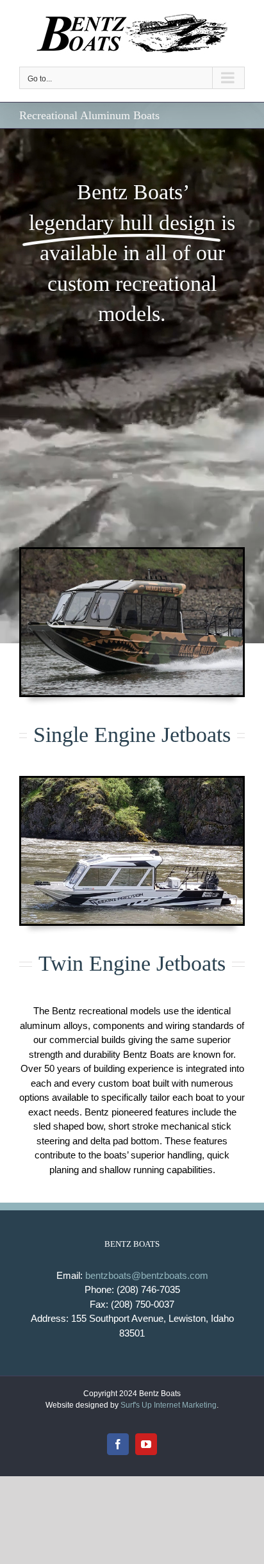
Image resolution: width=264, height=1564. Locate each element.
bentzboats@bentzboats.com (146, 1275)
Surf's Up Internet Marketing (168, 1405)
